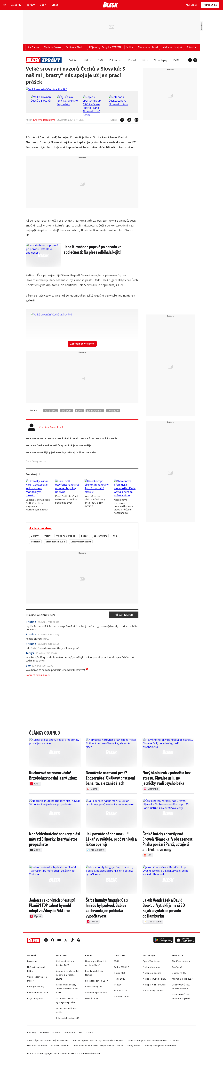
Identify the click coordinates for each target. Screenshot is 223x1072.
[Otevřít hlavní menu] (5, 5)
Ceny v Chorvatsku (81, 541)
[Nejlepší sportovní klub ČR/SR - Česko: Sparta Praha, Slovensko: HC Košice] (95, 115)
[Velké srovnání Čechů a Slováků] (46, 89)
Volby (47, 535)
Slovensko (113, 410)
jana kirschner (95, 410)
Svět (100, 60)
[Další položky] (195, 47)
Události (87, 60)
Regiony (35, 541)
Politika (73, 60)
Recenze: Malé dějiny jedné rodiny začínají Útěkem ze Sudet (61, 452)
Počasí (132, 60)
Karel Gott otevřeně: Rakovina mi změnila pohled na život (66, 499)
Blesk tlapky (160, 60)
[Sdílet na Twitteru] (127, 120)
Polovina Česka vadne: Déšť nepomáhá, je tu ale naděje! (59, 445)
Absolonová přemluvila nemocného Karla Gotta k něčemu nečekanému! (123, 506)
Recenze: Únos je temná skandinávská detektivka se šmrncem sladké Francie (71, 438)
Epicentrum (115, 60)
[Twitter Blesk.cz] (195, 60)
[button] (163, 940)
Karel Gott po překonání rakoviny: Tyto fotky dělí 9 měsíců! (95, 501)
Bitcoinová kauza (55, 541)
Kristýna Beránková (44, 119)
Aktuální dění (40, 528)
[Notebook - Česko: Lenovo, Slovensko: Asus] (121, 104)
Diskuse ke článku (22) (40, 615)
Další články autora (36, 461)
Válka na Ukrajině (65, 535)
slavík (79, 410)
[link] (46, 940)
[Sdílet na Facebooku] (120, 120)
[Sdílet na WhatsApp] (134, 120)
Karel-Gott (51, 410)
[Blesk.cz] (110, 5)
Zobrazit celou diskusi (38, 675)
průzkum (66, 410)
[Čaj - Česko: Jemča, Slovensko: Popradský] (69, 104)
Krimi (145, 60)
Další (176, 60)
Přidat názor (124, 614)
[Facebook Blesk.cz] (190, 60)
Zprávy (35, 535)
